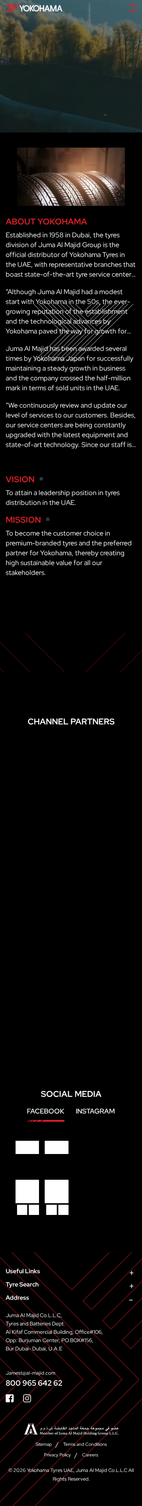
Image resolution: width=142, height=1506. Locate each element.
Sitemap (44, 1444)
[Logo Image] (34, 8)
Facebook (45, 1111)
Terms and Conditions (85, 1444)
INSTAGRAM (95, 1111)
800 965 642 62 (34, 1383)
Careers (90, 1455)
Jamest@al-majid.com (30, 1373)
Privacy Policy (57, 1455)
